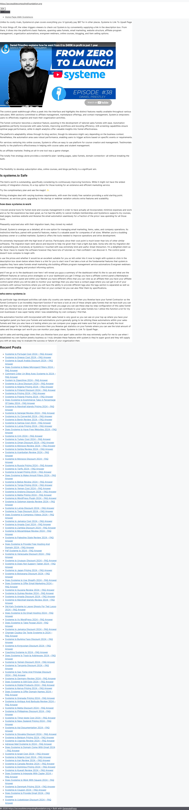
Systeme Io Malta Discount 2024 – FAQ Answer (29, 708)
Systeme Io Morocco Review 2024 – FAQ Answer (30, 446)
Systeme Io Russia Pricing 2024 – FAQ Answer (29, 465)
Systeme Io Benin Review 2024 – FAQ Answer (28, 419)
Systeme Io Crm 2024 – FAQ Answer (24, 436)
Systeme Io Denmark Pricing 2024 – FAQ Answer (30, 786)
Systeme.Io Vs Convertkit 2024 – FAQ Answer (28, 416)
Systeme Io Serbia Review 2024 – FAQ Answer (29, 449)
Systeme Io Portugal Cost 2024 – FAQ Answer (28, 354)
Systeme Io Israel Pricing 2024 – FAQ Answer (28, 472)
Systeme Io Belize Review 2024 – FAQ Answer (29, 482)
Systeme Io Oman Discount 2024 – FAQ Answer (29, 442)
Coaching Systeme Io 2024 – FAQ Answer (26, 652)
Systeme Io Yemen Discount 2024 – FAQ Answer (30, 662)
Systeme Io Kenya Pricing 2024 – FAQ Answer (28, 688)
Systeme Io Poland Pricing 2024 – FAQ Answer (29, 396)
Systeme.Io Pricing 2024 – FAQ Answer (25, 393)
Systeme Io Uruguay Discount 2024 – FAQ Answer (31, 560)
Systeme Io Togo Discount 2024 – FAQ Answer (29, 511)
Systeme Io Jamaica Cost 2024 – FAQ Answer (28, 521)
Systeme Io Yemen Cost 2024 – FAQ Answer (28, 488)
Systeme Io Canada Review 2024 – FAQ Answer (30, 763)
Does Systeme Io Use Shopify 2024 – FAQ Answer (31, 580)
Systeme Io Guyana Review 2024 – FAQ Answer (29, 590)
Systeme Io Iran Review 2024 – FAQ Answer (27, 760)
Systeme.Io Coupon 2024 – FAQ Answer (25, 790)
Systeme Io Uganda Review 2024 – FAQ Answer (30, 740)
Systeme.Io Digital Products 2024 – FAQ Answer (30, 685)
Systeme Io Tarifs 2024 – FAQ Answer (24, 469)
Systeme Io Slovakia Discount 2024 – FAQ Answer (31, 734)
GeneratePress (69, 808)
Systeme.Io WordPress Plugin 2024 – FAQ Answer (30, 498)
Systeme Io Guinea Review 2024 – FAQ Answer (29, 593)
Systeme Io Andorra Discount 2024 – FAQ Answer (30, 491)
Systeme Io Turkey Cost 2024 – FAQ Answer (28, 439)
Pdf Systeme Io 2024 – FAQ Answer (23, 550)
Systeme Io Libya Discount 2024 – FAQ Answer (29, 383)
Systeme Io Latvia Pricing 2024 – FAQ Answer (28, 426)
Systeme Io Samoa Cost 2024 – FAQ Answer (28, 423)
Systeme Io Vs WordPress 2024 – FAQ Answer (29, 619)
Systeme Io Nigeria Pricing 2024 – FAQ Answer (29, 387)
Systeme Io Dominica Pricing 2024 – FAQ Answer (30, 767)
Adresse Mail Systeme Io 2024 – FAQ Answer (28, 744)
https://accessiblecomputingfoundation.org (21, 3)
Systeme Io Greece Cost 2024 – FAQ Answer (28, 357)
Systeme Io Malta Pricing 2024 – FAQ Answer (28, 495)
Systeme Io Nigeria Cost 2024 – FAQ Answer (28, 757)
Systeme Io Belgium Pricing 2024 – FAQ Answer (29, 737)
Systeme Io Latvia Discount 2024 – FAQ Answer (29, 508)
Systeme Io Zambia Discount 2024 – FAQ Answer (30, 528)
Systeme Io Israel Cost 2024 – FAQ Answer (27, 754)
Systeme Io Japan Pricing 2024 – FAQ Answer (28, 570)
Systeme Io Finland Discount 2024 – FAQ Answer (30, 390)
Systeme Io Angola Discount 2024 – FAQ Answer (30, 596)
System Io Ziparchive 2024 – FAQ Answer (26, 380)
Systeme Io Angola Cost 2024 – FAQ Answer (28, 524)
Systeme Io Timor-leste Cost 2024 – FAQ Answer (30, 718)
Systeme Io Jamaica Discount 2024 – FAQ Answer (31, 629)
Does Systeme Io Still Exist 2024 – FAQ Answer (29, 681)
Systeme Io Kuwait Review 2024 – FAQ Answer (29, 770)
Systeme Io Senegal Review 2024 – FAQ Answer (30, 413)
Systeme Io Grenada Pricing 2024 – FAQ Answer (30, 698)
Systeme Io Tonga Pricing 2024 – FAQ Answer (28, 485)
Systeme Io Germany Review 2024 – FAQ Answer (30, 678)
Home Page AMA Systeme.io (19, 17)
